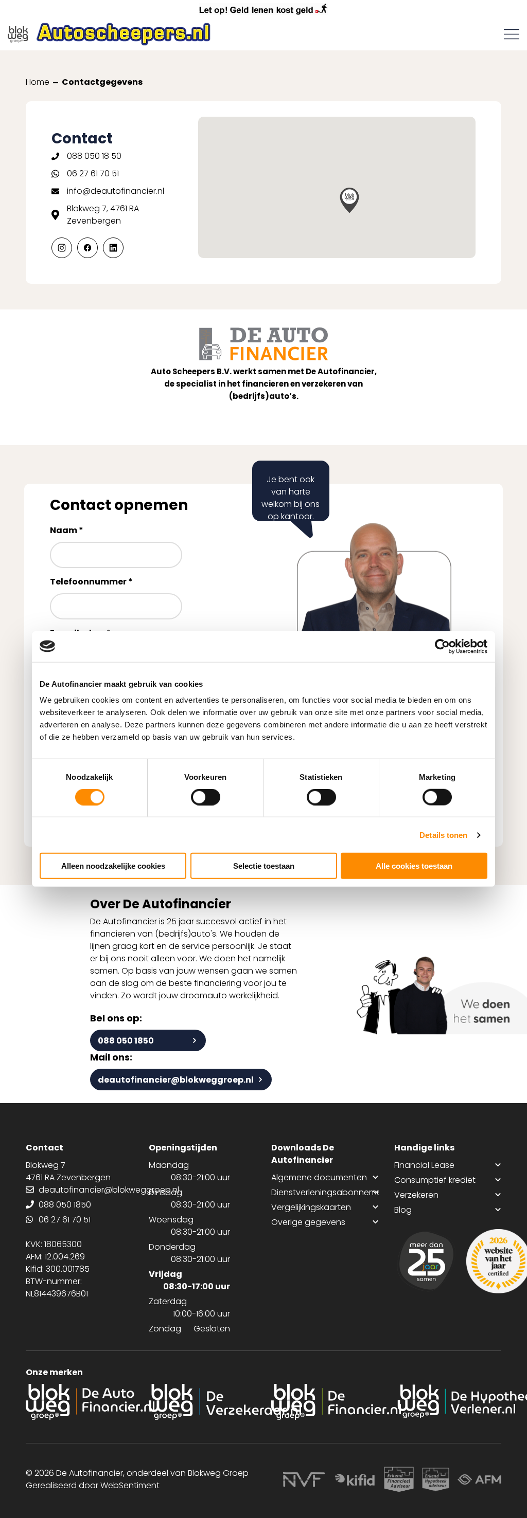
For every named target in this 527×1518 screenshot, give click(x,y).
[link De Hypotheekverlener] (448, 1402)
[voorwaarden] (386, 1479)
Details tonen (443, 834)
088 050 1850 (126, 1041)
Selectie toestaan (263, 866)
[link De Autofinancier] (79, 1402)
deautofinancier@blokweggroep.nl (176, 1080)
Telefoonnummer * (91, 582)
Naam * (66, 530)
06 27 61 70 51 (93, 173)
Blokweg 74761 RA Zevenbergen (68, 1171)
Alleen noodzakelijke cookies (113, 866)
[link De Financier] (325, 1402)
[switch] (205, 797)
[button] (349, 200)
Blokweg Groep (218, 1473)
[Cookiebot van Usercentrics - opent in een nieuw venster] (442, 646)
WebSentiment (130, 1485)
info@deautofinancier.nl (115, 191)
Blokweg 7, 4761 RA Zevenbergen (103, 215)
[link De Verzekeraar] (202, 1402)
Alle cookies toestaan (414, 866)
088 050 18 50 (94, 156)
